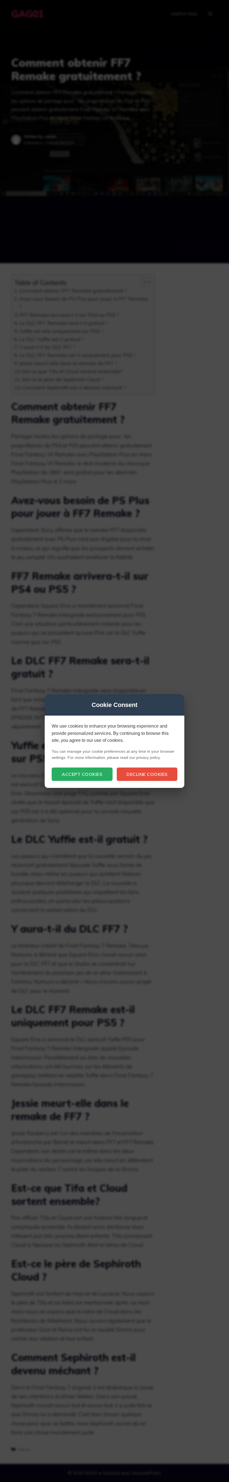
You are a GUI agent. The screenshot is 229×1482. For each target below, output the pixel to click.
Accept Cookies (82, 774)
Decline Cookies (147, 774)
